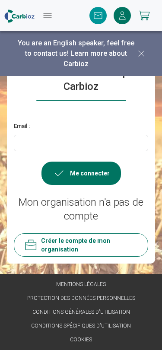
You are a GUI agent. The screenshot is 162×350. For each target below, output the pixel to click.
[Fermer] (141, 53)
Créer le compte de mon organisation (75, 245)
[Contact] (98, 15)
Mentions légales (81, 284)
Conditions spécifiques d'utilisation (81, 326)
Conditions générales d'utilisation (81, 312)
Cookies (81, 340)
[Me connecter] (122, 15)
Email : (22, 126)
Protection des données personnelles (81, 298)
